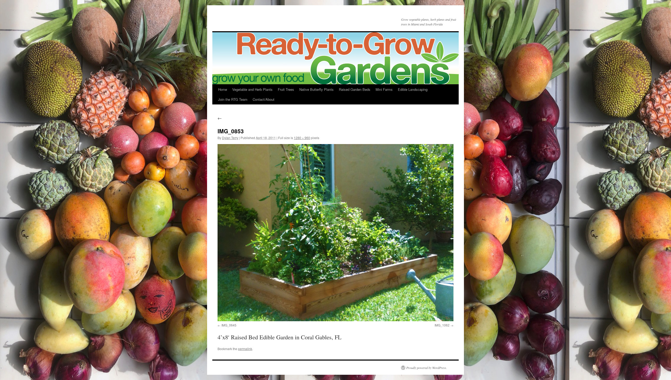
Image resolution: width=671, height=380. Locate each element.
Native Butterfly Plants (316, 89)
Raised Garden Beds (354, 89)
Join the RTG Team (232, 99)
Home (222, 89)
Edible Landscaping (413, 89)
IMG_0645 (228, 325)
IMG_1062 (442, 325)
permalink (245, 348)
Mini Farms (384, 89)
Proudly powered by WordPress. (426, 368)
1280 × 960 (302, 137)
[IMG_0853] (335, 232)
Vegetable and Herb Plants (252, 89)
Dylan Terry (230, 137)
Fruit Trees (286, 89)
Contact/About (263, 99)
